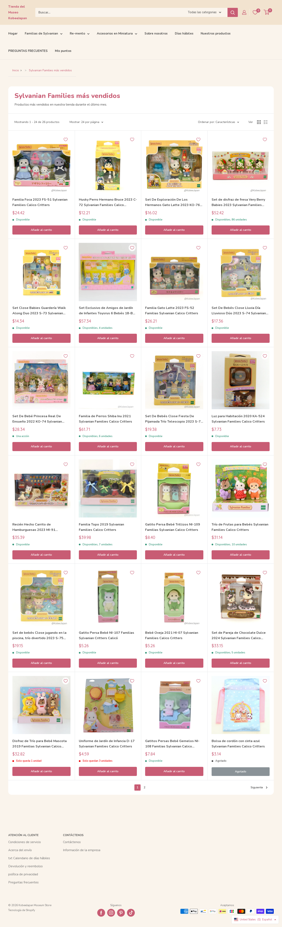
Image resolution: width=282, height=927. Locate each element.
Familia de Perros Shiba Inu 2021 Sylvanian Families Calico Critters (105, 419)
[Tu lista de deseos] (255, 12)
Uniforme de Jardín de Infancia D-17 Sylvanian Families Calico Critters (107, 744)
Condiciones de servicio (24, 842)
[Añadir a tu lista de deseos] (66, 139)
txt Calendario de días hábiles (29, 858)
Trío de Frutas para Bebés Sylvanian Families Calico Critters (240, 527)
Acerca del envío (20, 850)
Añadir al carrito (41, 230)
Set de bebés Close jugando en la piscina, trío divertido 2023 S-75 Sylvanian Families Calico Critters (39, 635)
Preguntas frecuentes (23, 882)
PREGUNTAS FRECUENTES (28, 51)
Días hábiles (184, 33)
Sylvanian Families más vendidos (50, 70)
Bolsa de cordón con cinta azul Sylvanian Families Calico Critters (238, 744)
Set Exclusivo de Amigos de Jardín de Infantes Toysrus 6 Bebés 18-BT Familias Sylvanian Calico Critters (107, 311)
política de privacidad (23, 874)
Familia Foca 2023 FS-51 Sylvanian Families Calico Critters (40, 202)
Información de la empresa (81, 850)
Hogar (13, 33)
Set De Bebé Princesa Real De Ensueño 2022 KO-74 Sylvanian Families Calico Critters (37, 419)
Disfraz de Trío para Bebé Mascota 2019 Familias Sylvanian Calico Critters (39, 744)
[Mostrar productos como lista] (266, 122)
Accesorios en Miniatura (115, 33)
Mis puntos (63, 51)
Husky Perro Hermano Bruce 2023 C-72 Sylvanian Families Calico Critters (108, 202)
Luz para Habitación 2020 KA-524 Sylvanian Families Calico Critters (238, 419)
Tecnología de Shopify (21, 910)
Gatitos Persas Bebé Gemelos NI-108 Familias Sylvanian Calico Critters (172, 744)
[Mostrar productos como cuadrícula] (259, 122)
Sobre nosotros (156, 33)
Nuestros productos (216, 33)
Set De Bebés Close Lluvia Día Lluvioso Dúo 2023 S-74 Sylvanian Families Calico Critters (239, 311)
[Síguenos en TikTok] (131, 913)
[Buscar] (232, 12)
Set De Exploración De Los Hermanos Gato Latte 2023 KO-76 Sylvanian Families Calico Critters (172, 202)
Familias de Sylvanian (41, 33)
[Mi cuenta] (244, 12)
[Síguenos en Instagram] (111, 913)
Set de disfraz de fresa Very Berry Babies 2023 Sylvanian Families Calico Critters (238, 202)
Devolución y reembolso (25, 866)
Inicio (15, 70)
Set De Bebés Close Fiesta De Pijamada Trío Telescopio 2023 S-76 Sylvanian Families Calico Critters (174, 419)
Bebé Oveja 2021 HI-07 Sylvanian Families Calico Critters (171, 635)
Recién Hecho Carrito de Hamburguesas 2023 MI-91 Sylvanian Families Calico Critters (39, 527)
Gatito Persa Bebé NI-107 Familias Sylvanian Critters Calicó (106, 635)
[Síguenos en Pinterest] (121, 913)
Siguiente (257, 787)
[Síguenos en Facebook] (101, 913)
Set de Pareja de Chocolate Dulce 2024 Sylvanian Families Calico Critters (239, 635)
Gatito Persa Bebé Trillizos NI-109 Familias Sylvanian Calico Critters (172, 527)
